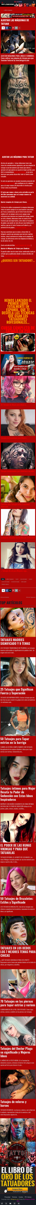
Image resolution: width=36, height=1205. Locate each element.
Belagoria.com (15, 1199)
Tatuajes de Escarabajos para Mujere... (14, 437)
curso (17, 579)
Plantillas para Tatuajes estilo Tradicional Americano (15, 505)
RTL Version (28, 1197)
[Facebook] (6, 27)
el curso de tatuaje (19, 172)
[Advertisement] (18, 135)
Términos (14, 1197)
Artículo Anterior (5, 597)
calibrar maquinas (8, 10)
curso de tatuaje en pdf (8, 183)
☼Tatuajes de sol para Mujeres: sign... (14, 570)
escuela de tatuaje (15, 581)
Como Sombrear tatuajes (11, 256)
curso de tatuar (23, 579)
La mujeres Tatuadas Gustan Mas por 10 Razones (18, 537)
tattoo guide (23, 581)
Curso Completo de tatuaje (23, 245)
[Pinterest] (13, 27)
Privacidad (7, 1197)
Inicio (2, 10)
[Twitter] (10, 27)
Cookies (21, 1197)
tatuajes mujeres (5, 584)
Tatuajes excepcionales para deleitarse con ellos (17, 471)
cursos (30, 579)
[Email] (16, 27)
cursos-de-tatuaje (5, 581)
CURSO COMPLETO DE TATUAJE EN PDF (18, 329)
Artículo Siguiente (30, 597)
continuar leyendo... (21, 227)
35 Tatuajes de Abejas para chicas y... (14, 404)
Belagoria (18, 1)
